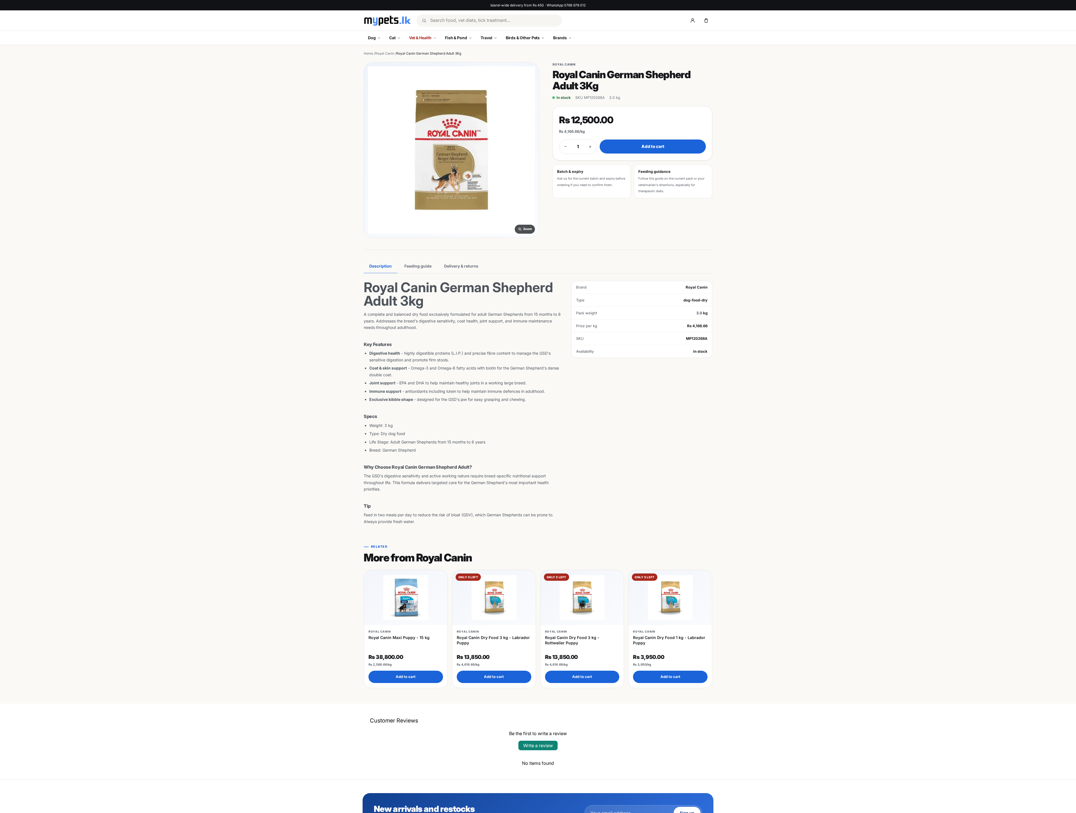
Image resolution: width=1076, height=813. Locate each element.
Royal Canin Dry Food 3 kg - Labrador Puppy (493, 640)
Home (368, 53)
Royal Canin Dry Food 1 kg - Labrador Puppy (669, 640)
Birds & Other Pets (523, 37)
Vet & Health (420, 37)
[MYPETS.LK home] (387, 20)
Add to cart (652, 146)
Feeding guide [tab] (418, 266)
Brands (560, 37)
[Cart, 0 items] (706, 20)
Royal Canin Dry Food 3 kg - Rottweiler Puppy (572, 640)
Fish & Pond (456, 37)
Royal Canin (384, 53)
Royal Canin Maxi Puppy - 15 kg (399, 637)
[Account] (693, 20)
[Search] (424, 20)
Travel (486, 37)
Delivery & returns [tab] (461, 266)
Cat (392, 37)
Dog (372, 37)
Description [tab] (380, 266)
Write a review (538, 745)
